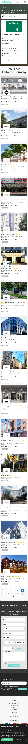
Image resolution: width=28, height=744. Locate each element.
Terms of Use (14, 719)
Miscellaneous (17, 36)
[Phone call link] (17, 2)
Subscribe (5, 686)
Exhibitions (9, 6)
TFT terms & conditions (15, 663)
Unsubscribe (14, 686)
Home (2, 6)
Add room (18, 648)
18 (8, 596)
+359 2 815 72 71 (14, 707)
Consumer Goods (7, 36)
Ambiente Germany (18, 6)
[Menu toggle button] (25, 2)
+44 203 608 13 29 (14, 703)
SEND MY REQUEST (14, 665)
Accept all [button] (7, 739)
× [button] (26, 725)
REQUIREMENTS (7, 651)
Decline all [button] (20, 739)
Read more (18, 736)
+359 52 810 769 (14, 705)
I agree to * (13, 663)
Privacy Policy (14, 716)
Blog (14, 714)
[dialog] (14, 734)
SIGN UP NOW (22, 689)
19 (13, 596)
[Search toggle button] (21, 2)
